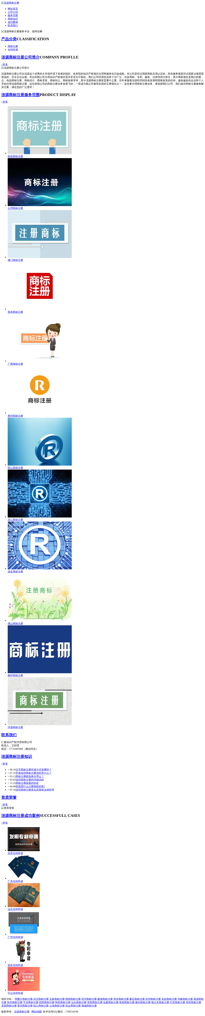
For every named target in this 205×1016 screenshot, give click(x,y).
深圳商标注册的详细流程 (30, 779)
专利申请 (13, 49)
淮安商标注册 (121, 999)
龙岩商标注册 (169, 999)
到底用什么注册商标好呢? (30, 786)
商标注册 (13, 46)
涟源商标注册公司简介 (20, 57)
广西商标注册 (15, 364)
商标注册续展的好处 (27, 783)
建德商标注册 (105, 999)
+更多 (4, 64)
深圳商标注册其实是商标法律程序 (35, 789)
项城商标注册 (89, 1005)
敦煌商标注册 (127, 1002)
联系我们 (13, 25)
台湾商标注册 (15, 208)
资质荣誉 (9, 797)
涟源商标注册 (21, 1011)
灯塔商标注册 (177, 1002)
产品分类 (9, 39)
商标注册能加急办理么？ (30, 776)
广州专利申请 (15, 937)
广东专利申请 (15, 881)
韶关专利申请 (15, 965)
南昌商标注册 (15, 156)
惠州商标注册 (15, 415)
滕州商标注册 (143, 1002)
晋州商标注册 (25, 1005)
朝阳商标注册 (73, 999)
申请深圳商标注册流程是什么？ (34, 773)
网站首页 (13, 8)
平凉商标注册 (30, 1002)
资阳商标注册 (94, 1002)
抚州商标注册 (14, 1002)
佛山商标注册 (15, 623)
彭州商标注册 (153, 999)
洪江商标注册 (15, 519)
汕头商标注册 (78, 1002)
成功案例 (13, 22)
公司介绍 (13, 12)
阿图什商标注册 (24, 999)
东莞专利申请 (15, 853)
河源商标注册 (15, 727)
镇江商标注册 (41, 1005)
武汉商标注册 (41, 999)
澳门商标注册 (15, 260)
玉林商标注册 (57, 999)
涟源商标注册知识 (16, 756)
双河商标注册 (89, 999)
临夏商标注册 (111, 1002)
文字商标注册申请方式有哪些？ (34, 769)
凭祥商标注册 (193, 1002)
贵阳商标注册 (9, 1005)
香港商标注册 (15, 312)
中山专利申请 (15, 993)
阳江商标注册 (15, 467)
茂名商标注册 (15, 571)
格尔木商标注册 (160, 1002)
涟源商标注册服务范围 (20, 95)
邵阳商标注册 (46, 1002)
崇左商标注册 (73, 1005)
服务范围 (13, 15)
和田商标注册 (62, 1002)
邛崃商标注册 (185, 999)
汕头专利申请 (15, 909)
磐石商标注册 (137, 999)
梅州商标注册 (15, 675)
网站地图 (36, 1011)
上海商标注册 (57, 1005)
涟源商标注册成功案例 (20, 815)
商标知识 (13, 18)
